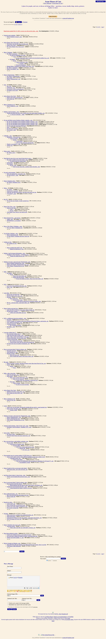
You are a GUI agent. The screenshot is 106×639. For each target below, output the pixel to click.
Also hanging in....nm (12, 352)
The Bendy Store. (69, 619)
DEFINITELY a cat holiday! (14, 220)
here (69, 618)
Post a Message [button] (47, 3)
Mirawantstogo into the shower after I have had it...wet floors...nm (26, 485)
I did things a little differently (14, 546)
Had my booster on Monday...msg (12, 543)
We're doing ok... (14, 298)
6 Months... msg (8, 135)
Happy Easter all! (11, 496)
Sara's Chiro (7, 433)
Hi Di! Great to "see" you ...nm (14, 295)
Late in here (10, 162)
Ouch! (8, 365)
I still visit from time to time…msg (15, 335)
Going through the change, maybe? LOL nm (21, 488)
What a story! (7, 151)
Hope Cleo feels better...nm (19, 276)
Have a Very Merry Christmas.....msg (13, 226)
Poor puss (12, 381)
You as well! (10, 442)
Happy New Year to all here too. (15, 97)
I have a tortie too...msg (22, 62)
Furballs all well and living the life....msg (17, 486)
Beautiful (9, 319)
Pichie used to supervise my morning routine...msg (28, 301)
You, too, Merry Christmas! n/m (14, 227)
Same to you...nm (11, 400)
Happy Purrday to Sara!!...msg (14, 36)
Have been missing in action (11, 533)
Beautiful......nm (11, 326)
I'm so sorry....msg (11, 130)
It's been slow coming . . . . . (14, 311)
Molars (11, 366)
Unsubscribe (55, 560)
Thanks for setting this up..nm (17, 256)
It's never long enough (12, 128)
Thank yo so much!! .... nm (13, 144)
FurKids (71, 616)
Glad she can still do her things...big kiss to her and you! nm (21, 192)
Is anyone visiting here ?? (10, 332)
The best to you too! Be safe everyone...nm (17, 44)
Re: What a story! (11, 152)
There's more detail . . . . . (19, 459)
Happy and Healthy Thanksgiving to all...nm (18, 264)
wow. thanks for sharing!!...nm (14, 322)
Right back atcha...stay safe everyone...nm (17, 469)
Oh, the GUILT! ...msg (12, 175)
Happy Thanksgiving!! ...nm (14, 417)
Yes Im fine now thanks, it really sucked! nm (18, 200)
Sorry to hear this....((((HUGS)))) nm (16, 505)
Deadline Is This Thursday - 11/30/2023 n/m (18, 254)
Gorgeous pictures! (11, 324)
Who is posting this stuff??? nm (14, 247)
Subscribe (49, 560)
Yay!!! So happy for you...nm (14, 519)
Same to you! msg (11, 208)
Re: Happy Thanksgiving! (13, 76)
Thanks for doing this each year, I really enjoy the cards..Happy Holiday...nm (26, 113)
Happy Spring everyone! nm (11, 308)
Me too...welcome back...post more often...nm (18, 302)
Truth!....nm (10, 219)
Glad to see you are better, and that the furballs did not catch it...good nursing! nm (27, 407)
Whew (5, 188)
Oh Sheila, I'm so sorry (12, 90)
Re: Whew (9, 189)
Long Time (6, 293)
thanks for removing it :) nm (17, 249)
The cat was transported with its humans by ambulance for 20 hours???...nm (34, 461)
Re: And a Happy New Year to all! (15, 46)
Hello (5, 271)
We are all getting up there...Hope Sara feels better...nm (29, 278)
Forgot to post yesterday (10, 35)
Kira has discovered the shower (14, 483)
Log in (19, 22)
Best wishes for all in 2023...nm (14, 393)
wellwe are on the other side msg (18, 312)
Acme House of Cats (57, 3)
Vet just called (16, 445)
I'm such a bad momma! (9, 172)
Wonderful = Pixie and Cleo (14, 137)
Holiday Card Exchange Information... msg (14, 253)
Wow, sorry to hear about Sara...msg (19, 377)
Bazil (53, 621)
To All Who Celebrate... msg (11, 233)
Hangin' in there (11, 353)
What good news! (11, 516)
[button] (24, 588)
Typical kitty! (19, 141)
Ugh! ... (12, 209)
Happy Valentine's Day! (9, 181)
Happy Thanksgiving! (9, 75)
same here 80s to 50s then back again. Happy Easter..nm (20, 310)
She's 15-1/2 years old (18, 379)
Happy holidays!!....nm (12, 106)
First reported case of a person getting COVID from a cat (18, 455)
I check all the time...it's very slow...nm (16, 338)
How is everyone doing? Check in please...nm (15, 349)
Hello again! (10, 376)
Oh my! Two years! (18, 300)
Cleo (5, 84)
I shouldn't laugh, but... (15, 458)
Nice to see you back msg (13, 294)
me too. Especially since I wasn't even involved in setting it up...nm (32, 58)
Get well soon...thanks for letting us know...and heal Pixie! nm (22, 536)
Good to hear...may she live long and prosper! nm (22, 342)
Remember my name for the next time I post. (20, 604)
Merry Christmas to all (9, 104)
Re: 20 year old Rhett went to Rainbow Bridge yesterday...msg (22, 121)
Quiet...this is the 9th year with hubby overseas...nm (22, 527)
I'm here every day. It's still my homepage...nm (18, 343)
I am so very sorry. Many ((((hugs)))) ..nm (17, 506)
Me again (6, 362)
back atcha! (10, 77)
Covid (5, 406)
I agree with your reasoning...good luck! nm (27, 380)
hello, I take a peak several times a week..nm (18, 336)
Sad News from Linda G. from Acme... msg (14, 475)
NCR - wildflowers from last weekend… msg (15, 318)
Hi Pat (14, 60)
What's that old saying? (18, 277)
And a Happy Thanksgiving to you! (15, 420)
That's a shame (16, 383)
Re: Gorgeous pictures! (15, 325)
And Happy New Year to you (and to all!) (17, 212)
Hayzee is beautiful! (21, 65)
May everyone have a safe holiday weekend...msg (16, 441)
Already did (22, 448)
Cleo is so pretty (14, 138)
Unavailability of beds (24, 462)
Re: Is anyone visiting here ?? (14, 334)
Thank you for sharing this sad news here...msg (18, 476)
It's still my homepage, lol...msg (17, 55)
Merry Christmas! (8, 52)
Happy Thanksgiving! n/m (13, 418)
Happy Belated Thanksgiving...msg (15, 263)
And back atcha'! (11, 526)
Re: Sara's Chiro (11, 434)
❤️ (17, 591)
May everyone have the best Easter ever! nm (18, 495)
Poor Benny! (10, 164)
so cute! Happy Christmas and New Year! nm (18, 236)
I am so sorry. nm (11, 503)
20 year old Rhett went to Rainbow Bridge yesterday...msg (18, 120)
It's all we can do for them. (22, 384)
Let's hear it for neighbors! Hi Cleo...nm (16, 286)
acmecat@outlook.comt (68, 637)
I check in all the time (12, 339)
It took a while (13, 410)
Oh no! (11, 210)
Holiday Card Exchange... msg (11, 111)
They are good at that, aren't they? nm (16, 174)
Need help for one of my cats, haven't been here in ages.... (18, 158)
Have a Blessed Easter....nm (10, 493)
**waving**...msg (11, 193)
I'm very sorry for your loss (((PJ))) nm (16, 125)
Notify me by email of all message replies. (19, 603)
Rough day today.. (8, 502)
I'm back (6, 513)
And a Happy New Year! (10, 96)
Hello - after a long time (9, 373)
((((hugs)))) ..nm (11, 87)
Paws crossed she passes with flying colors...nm (21, 356)
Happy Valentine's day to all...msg (12, 525)
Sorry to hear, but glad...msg (14, 408)
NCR (5, 284)
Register (20, 577)
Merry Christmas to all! (12, 235)
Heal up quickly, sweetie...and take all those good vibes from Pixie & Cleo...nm (26, 363)
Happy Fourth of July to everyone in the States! (15, 468)
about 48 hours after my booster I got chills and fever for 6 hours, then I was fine (26, 544)
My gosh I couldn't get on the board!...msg (17, 159)
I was (14, 56)
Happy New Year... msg (9, 206)
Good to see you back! (12, 191)
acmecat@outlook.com (68, 18)
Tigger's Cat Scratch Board (60, 616)
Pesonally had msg (11, 350)
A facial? (21, 63)
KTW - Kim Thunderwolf (61, 614)
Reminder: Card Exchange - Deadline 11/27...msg (19, 427)
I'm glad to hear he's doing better (18, 161)
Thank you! (10, 145)
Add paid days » (100, 1)
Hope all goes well (14, 355)
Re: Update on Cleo (12, 243)
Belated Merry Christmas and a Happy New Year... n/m (20, 66)
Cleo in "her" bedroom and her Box (25, 142)
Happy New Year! (11, 45)
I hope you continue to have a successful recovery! (19, 534)
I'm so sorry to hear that (12, 507)
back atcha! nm (10, 99)
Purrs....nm (9, 287)
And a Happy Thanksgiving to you (15, 266)
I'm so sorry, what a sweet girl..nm (15, 89)
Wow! (14, 367)
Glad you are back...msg (13, 374)
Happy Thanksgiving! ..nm (13, 79)
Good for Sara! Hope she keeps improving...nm (18, 435)
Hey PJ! (6, 199)
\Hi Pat (14, 140)
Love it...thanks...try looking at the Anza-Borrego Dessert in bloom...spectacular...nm (27, 321)
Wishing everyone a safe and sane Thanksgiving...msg (17, 261)
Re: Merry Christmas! (12, 53)
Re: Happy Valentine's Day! (14, 182)
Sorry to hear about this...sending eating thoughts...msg (26, 166)
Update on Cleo (7, 242)
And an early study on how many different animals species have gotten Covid (26, 457)
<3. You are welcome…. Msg (17, 114)
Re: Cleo (9, 86)
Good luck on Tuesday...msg (17, 444)
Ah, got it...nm (25, 449)
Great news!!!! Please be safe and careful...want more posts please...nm (24, 517)
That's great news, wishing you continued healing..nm (20, 515)
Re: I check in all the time (16, 340)
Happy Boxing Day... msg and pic (12, 217)
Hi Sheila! (12, 59)
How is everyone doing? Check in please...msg (15, 482)
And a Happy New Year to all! (11, 42)
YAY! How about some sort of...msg (25, 447)
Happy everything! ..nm (13, 69)
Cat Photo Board (49, 616)
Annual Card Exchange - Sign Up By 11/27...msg (16, 425)
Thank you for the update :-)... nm (15, 537)
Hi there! (9, 297)
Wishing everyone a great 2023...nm (16, 391)
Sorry (8, 127)
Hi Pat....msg (13, 165)
